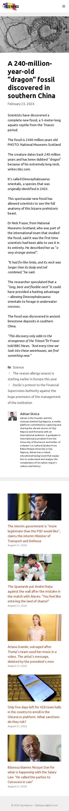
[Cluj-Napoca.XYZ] (10, 6)
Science (18, 367)
